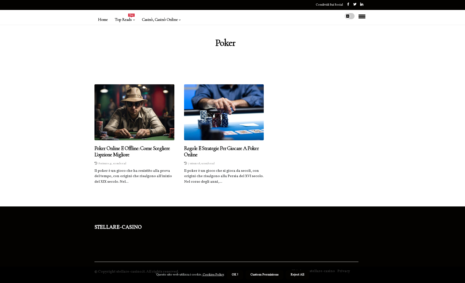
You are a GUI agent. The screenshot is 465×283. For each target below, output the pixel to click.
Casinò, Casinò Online (160, 19)
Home (103, 19)
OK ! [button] (235, 275)
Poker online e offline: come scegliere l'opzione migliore (132, 151)
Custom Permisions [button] (264, 275)
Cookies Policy (213, 275)
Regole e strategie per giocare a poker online (221, 151)
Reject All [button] (297, 275)
